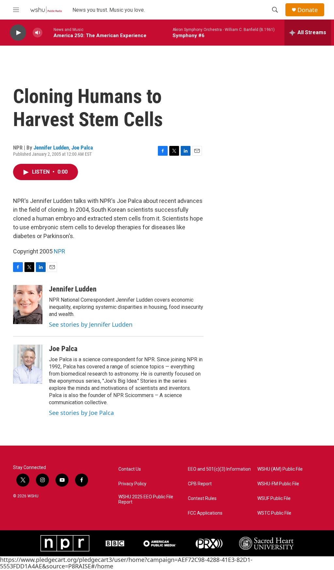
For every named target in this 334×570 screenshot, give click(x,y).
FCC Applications (205, 513)
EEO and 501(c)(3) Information (219, 469)
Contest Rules (202, 498)
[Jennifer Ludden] (27, 304)
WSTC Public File (274, 513)
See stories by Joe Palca (81, 413)
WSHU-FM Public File (278, 483)
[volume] (37, 32)
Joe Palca (82, 147)
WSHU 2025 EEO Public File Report (145, 499)
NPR (59, 251)
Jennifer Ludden (51, 147)
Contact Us (129, 469)
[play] (18, 32)
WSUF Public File (274, 498)
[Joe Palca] (27, 364)
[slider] (48, 32)
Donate (307, 10)
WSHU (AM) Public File (280, 469)
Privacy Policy (132, 483)
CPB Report (200, 483)
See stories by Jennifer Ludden (90, 324)
